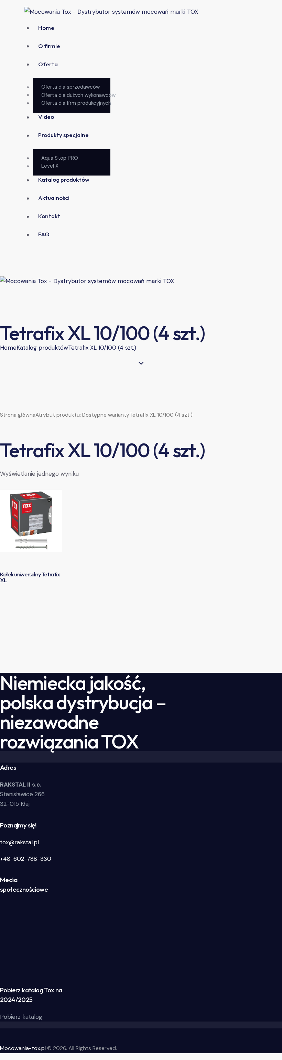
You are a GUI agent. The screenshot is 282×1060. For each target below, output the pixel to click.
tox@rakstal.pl (19, 842)
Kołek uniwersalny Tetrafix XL (30, 577)
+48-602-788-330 (25, 858)
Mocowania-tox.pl (23, 1048)
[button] (4, 306)
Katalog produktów (42, 347)
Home (8, 347)
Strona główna (17, 414)
